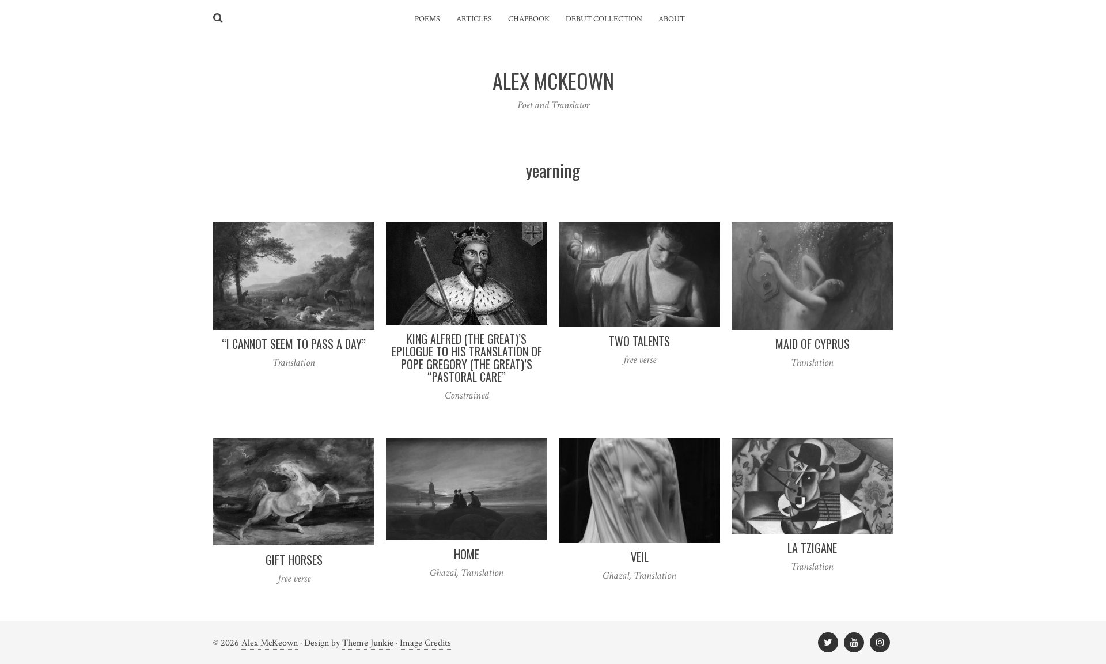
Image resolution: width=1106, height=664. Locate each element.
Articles (474, 19)
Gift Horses (294, 559)
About (671, 19)
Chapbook (529, 19)
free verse (639, 359)
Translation (293, 362)
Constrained (467, 395)
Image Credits (425, 643)
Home (466, 554)
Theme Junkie (367, 643)
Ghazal (443, 572)
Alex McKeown (269, 643)
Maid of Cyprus (812, 343)
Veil (640, 557)
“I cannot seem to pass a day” (294, 343)
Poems (427, 19)
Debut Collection (604, 19)
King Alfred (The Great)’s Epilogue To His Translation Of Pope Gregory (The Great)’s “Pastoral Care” (467, 357)
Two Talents (639, 341)
